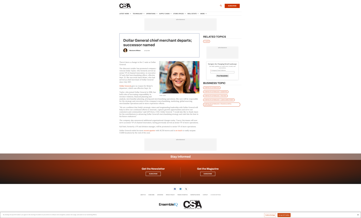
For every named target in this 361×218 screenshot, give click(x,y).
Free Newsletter (222, 76)
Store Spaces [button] (178, 13)
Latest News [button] (124, 13)
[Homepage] (125, 6)
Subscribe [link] (151, 194)
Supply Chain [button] (164, 13)
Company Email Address (218, 70)
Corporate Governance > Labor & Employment (219, 100)
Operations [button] (150, 13)
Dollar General (125, 86)
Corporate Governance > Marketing (215, 91)
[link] (175, 189)
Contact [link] (205, 194)
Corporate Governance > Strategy (215, 95)
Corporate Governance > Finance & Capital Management (217, 104)
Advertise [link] (160, 194)
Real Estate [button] (192, 13)
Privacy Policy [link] (170, 194)
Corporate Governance (211, 87)
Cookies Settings (216, 194)
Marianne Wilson (135, 50)
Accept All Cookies (284, 215)
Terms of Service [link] (182, 194)
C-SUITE (206, 41)
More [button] (202, 13)
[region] (180, 215)
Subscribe (232, 6)
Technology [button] (138, 13)
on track (178, 130)
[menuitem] (126, 13)
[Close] (358, 215)
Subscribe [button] (153, 174)
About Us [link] (143, 194)
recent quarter (149, 130)
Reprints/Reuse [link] (195, 194)
